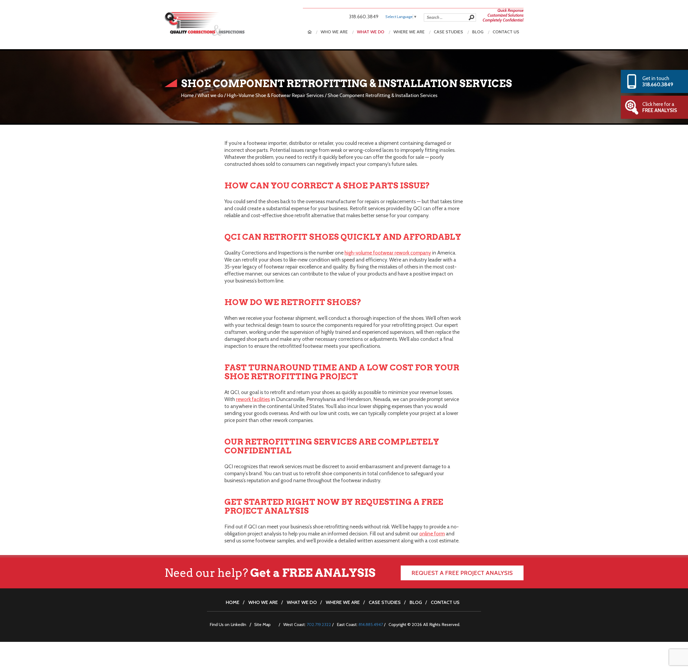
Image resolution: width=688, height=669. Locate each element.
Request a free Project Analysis (462, 573)
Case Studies (448, 31)
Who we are (334, 31)
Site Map (262, 624)
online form (432, 534)
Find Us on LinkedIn (228, 624)
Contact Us (506, 31)
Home (309, 32)
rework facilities (253, 399)
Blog (477, 31)
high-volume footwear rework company (388, 253)
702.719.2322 (319, 624)
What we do (370, 31)
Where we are (409, 31)
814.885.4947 (371, 624)
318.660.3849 (363, 17)
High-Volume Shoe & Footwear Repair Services (275, 95)
